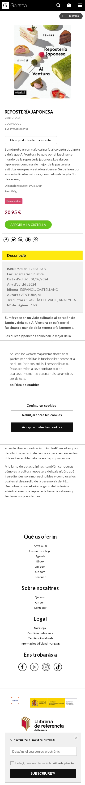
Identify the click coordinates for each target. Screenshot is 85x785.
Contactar (40, 607)
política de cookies (24, 385)
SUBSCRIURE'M (42, 773)
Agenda (40, 556)
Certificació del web (40, 638)
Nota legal (40, 628)
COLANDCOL (13, 123)
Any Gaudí (40, 546)
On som (40, 572)
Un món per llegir (40, 551)
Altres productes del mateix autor (31, 140)
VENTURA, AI (13, 117)
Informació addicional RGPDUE (40, 643)
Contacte (40, 577)
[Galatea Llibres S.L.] (14, 6)
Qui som (40, 566)
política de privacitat (63, 763)
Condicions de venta (40, 633)
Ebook (40, 561)
